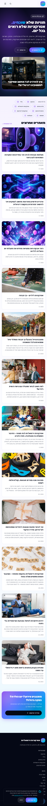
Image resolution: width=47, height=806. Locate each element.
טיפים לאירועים (38, 111)
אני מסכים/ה (31, 800)
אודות (43, 777)
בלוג (44, 780)
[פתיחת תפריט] (5, 4)
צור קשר (42, 783)
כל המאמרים (36, 50)
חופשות (40, 115)
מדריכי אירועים (34, 713)
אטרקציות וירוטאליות (22, 106)
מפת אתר (42, 786)
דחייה (21, 800)
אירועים (31, 102)
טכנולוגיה (28, 115)
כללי (20, 102)
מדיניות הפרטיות (18, 795)
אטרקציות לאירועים (21, 111)
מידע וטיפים (39, 106)
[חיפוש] (10, 4)
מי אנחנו (22, 50)
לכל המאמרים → (7, 124)
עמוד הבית (42, 774)
